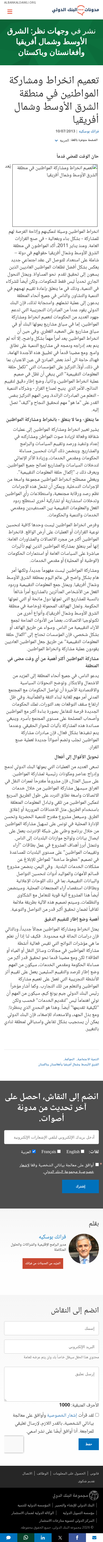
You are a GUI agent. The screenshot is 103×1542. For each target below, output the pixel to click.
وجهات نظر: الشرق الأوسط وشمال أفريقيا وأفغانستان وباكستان (47, 42)
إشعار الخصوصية (62, 1415)
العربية (64, 140)
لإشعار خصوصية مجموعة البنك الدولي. (57, 1169)
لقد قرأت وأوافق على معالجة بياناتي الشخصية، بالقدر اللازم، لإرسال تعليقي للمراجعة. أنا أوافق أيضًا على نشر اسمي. (53, 1424)
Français (48, 1152)
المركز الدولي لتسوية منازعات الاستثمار (66, 1520)
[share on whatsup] (26, 1537)
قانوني (94, 1473)
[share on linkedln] (43, 1537)
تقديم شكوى (86, 1481)
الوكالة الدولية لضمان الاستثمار (33, 1512)
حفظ (88, 1444)
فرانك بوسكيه (89, 131)
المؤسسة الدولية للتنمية (34, 1505)
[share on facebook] (77, 1537)
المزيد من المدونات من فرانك (42, 1263)
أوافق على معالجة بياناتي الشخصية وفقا (57, 1168)
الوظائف (42, 1473)
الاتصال (27, 1473)
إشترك (80, 1186)
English (73, 1152)
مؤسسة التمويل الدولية (78, 1512)
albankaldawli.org (20, 2)
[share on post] (60, 1537)
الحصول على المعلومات (69, 1473)
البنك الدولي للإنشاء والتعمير (74, 1505)
